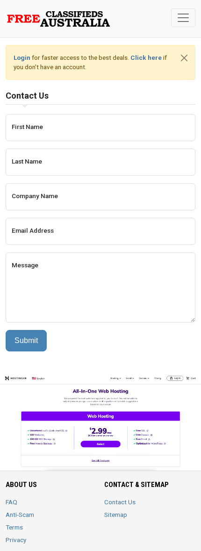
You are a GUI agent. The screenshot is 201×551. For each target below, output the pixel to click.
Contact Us (120, 502)
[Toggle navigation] (183, 17)
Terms (14, 527)
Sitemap (115, 514)
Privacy (16, 540)
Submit (26, 340)
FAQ (11, 502)
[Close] (184, 58)
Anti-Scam (20, 514)
